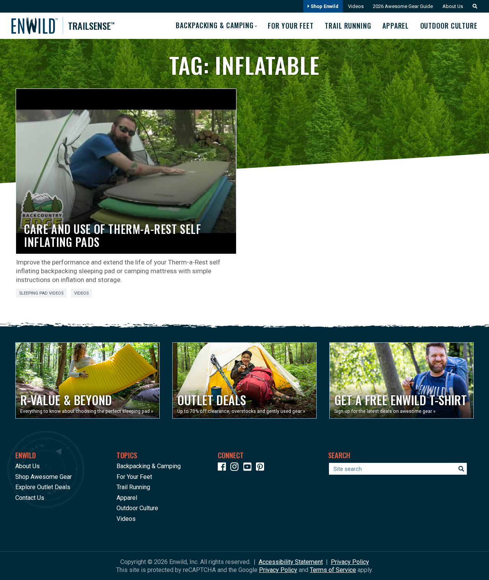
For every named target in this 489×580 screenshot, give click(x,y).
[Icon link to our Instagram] (236, 468)
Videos (356, 6)
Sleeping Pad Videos (41, 293)
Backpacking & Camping (149, 466)
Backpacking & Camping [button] (215, 25)
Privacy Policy (278, 570)
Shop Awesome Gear (43, 476)
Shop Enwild (323, 6)
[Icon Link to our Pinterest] (261, 468)
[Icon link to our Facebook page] (223, 468)
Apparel (395, 26)
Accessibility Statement (291, 562)
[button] (473, 6)
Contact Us (29, 497)
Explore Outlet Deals (42, 487)
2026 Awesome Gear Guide (403, 6)
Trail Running (348, 26)
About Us (452, 6)
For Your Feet (291, 26)
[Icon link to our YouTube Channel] (249, 468)
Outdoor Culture (449, 26)
